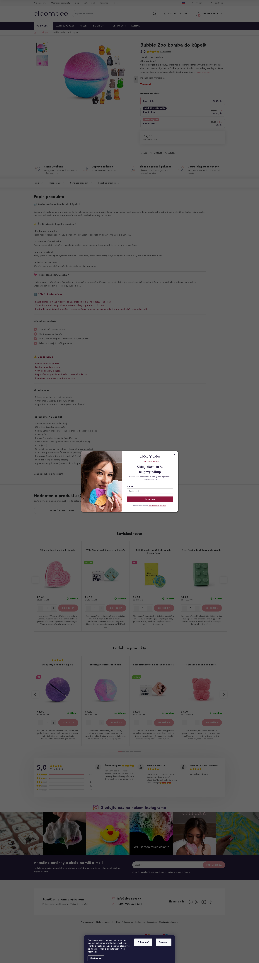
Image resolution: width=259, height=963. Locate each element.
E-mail (130, 486)
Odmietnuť (143, 942)
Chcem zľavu (149, 499)
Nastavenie (96, 958)
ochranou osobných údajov (157, 505)
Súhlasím (163, 942)
